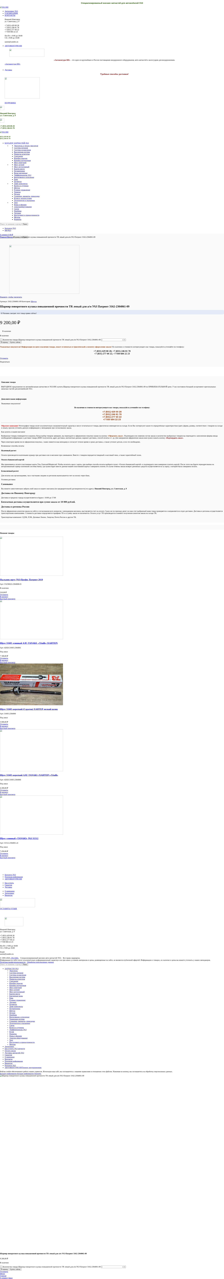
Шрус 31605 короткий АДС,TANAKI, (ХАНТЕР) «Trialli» (29, 775)
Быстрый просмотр (7, 599)
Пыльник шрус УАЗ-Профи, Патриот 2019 (21, 579)
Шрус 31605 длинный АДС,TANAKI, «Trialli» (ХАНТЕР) (29, 643)
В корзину (4, 342)
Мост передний (20, 163)
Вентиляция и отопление (24, 177)
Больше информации (17, 1074)
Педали (17, 194)
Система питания (21, 148)
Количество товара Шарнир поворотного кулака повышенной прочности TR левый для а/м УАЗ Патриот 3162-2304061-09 (52, 340)
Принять (37, 1074)
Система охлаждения (22, 150)
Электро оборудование (18, 1038)
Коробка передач (20, 158)
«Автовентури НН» (12, 64)
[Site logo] (4, 7)
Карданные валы (16, 996)
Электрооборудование (23, 207)
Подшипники (19, 171)
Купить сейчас (15, 342)
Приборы (17, 211)
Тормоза (17, 192)
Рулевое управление (22, 190)
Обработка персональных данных (40, 962)
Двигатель (13, 971)
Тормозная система (16, 1019)
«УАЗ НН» (14, 958)
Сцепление (18, 156)
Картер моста (19, 169)
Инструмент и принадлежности (26, 215)
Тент (16, 203)
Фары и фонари (20, 205)
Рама (16, 179)
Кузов (11, 1032)
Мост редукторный (21, 167)
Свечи (16, 209)
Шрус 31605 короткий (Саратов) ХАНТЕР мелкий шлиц (29, 709)
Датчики (17, 213)
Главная (3, 237)
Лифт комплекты (21, 184)
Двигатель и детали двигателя (26, 146)
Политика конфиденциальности (13, 962)
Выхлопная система (22, 152)
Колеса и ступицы (21, 186)
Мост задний (19, 165)
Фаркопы (17, 219)
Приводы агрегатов (22, 154)
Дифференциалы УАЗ (22, 175)
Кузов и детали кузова (23, 198)
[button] (4, 597)
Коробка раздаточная (22, 160)
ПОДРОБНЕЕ (10, 103)
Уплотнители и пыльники (24, 200)
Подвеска (18, 182)
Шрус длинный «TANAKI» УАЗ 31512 (19, 838)
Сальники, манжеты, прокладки (27, 196)
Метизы (17, 217)
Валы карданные (20, 173)
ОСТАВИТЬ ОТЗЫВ (8, 909)
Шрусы (17, 188)
